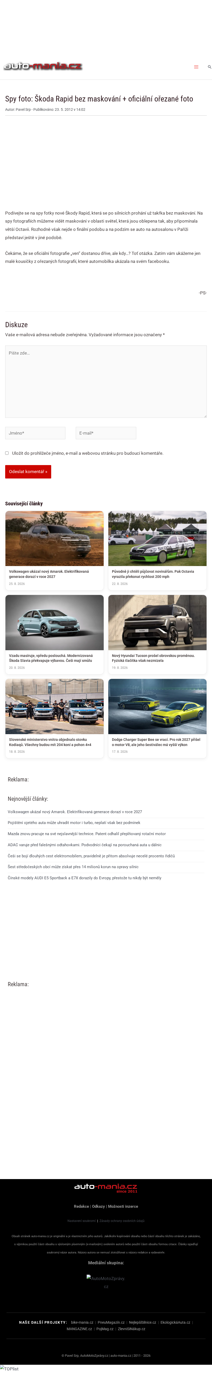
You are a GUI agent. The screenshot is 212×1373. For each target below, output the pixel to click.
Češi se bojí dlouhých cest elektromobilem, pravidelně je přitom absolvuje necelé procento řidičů (91, 856)
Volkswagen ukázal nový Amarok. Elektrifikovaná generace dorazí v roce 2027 (75, 812)
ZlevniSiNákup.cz (131, 1329)
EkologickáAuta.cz (175, 1322)
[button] (209, 67)
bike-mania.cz (82, 1322)
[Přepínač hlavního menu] (196, 67)
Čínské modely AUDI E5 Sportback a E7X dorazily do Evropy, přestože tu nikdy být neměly (84, 878)
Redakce (81, 1206)
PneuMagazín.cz (111, 1322)
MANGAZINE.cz (79, 1329)
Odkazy (98, 1206)
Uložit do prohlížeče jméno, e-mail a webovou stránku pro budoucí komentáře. (87, 453)
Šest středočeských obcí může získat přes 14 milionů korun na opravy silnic (73, 867)
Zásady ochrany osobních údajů (122, 1221)
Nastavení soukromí (81, 1221)
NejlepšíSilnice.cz (142, 1322)
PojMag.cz (104, 1329)
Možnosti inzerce (123, 1206)
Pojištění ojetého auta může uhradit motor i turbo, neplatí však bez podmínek (74, 822)
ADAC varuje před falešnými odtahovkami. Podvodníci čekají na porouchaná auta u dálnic (85, 845)
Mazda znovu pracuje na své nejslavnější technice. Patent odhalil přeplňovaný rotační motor (87, 833)
